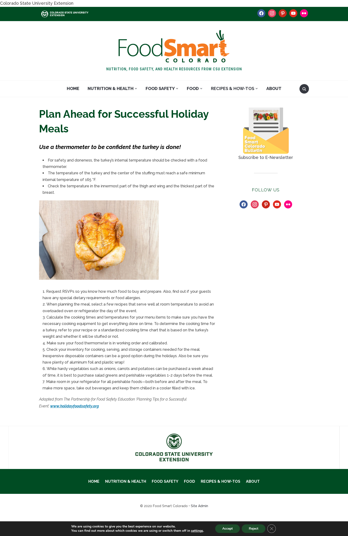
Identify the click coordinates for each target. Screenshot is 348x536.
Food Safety (160, 88)
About (273, 88)
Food (193, 88)
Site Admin (199, 506)
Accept (227, 528)
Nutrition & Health (111, 88)
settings (197, 531)
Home (73, 88)
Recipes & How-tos (232, 88)
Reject (253, 528)
